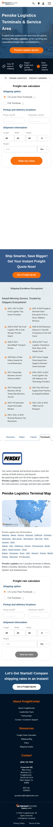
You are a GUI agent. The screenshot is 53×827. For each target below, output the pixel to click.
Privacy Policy (19, 823)
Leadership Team (26, 712)
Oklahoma (19, 546)
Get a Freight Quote (26, 275)
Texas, (22, 553)
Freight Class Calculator (26, 735)
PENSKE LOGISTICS (18, 78)
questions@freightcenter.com (26, 796)
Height (28, 133)
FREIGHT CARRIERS (38, 78)
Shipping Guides (26, 747)
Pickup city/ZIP (9, 115)
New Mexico (28, 539)
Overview (10, 437)
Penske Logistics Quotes (26, 50)
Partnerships (26, 716)
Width (17, 133)
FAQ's (26, 743)
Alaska (13, 535)
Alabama (5, 535)
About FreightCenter (26, 708)
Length (6, 133)
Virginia (43, 553)
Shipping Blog (26, 739)
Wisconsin (14, 557)
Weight (6, 144)
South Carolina (14, 549)
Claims (33, 437)
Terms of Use (34, 823)
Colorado (47, 535)
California (38, 535)
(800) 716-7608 (26, 762)
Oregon (28, 546)
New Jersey (17, 539)
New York (39, 539)
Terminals (45, 437)
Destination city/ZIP (36, 115)
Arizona (21, 535)
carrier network (12, 471)
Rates (22, 437)
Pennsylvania (37, 546)
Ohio (11, 546)
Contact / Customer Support (26, 720)
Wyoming (26, 557)
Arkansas (29, 535)
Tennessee (13, 553)
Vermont (34, 553)
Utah (28, 553)
